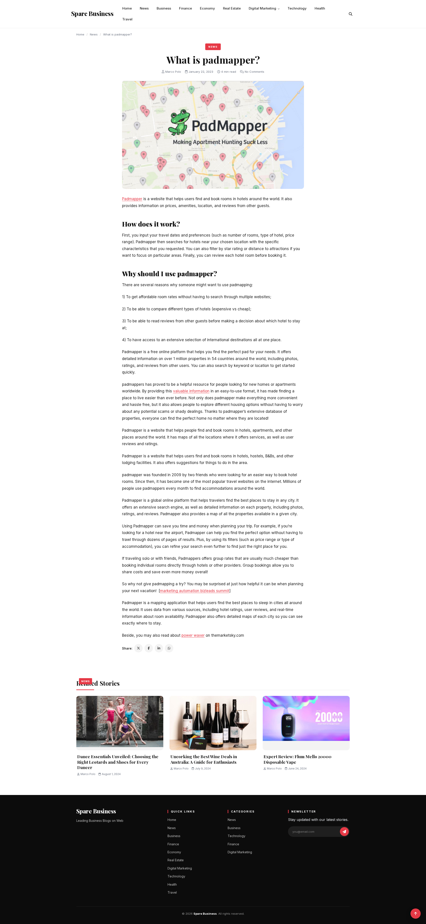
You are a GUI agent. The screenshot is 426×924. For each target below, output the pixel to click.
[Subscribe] (344, 831)
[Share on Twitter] (138, 648)
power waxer (193, 635)
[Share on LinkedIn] (159, 648)
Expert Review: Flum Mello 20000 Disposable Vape (297, 759)
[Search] (350, 14)
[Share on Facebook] (148, 648)
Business (164, 8)
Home (127, 8)
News (144, 8)
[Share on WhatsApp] (169, 648)
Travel (127, 19)
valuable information (191, 391)
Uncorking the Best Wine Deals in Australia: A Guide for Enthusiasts (203, 759)
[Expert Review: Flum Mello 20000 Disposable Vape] (306, 723)
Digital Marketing (262, 8)
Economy (207, 8)
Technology (297, 8)
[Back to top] (415, 913)
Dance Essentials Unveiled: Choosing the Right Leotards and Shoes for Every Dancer (117, 762)
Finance (185, 8)
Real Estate (232, 8)
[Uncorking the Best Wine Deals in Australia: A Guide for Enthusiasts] (213, 723)
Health (320, 8)
